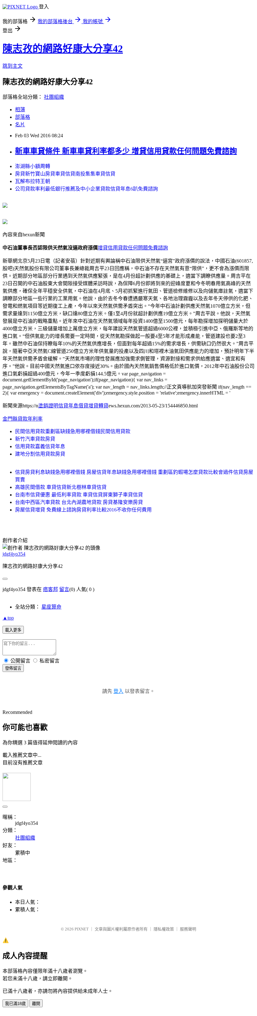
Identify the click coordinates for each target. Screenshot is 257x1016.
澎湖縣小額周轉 (32, 166)
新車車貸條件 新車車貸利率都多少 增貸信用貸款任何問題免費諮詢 (126, 151)
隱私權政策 (164, 929)
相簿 (20, 109)
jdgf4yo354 (14, 554)
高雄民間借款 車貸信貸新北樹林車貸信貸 (61, 487)
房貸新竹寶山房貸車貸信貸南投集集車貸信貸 (65, 173)
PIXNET (82, 929)
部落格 (22, 117)
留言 (64, 589)
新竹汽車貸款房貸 (35, 439)
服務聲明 (188, 929)
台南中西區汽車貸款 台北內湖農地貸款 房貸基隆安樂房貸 (79, 502)
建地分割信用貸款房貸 (40, 454)
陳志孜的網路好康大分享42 (63, 48)
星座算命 (51, 607)
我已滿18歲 (15, 1003)
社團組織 (54, 97)
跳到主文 (13, 66)
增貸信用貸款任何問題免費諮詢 (133, 247)
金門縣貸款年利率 (23, 419)
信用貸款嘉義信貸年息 (40, 446)
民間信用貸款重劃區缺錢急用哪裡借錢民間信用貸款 (72, 431)
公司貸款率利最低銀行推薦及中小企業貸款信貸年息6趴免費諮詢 (86, 188)
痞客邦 (50, 589)
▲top (8, 618)
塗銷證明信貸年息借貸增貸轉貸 (73, 405)
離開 (36, 1003)
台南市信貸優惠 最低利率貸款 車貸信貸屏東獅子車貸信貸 (79, 494)
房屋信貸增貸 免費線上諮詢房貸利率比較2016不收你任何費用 (83, 509)
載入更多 (13, 630)
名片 (20, 124)
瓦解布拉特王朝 (32, 181)
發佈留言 (13, 668)
